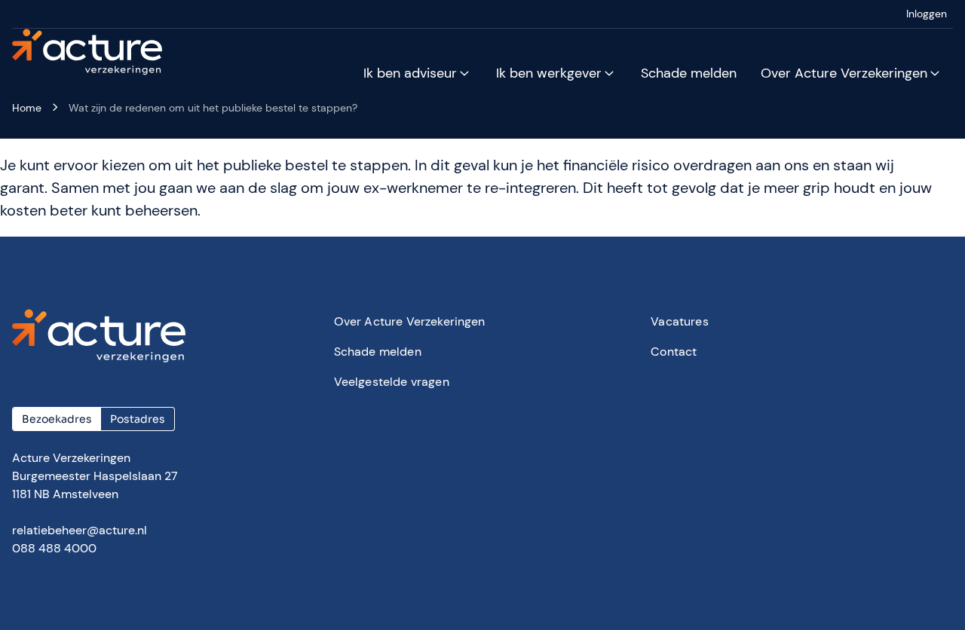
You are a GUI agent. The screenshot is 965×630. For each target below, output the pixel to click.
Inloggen (926, 13)
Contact (674, 351)
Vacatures (679, 321)
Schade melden (689, 73)
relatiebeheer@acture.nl (79, 530)
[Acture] (96, 53)
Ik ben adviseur (410, 73)
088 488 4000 (54, 548)
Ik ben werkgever (549, 73)
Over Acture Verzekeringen (844, 73)
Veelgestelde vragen (391, 382)
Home (26, 108)
